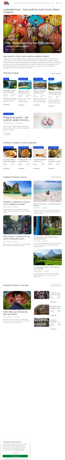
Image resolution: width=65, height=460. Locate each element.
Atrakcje (52, 3)
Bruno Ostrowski (37, 241)
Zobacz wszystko (56, 73)
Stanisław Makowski (38, 271)
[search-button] (57, 3)
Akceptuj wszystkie (15, 456)
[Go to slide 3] (59, 50)
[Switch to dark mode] (60, 3)
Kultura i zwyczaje (46, 3)
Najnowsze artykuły (17, 3)
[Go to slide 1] (56, 50)
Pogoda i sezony (39, 3)
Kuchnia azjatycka (25, 3)
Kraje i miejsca (32, 3)
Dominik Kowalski (9, 49)
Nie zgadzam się (15, 453)
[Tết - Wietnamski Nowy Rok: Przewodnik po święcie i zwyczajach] (32, 34)
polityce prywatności (20, 449)
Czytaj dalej (7, 133)
